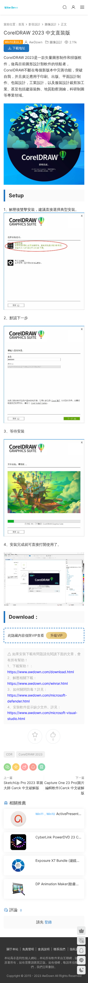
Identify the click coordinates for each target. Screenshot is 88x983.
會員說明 (44, 949)
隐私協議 (76, 949)
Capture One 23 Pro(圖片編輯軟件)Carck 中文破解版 (64, 788)
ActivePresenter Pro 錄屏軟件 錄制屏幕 (58, 814)
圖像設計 (56, 42)
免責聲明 (28, 949)
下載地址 (18, 48)
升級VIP (56, 635)
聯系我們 (59, 949)
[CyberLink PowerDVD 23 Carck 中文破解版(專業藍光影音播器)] (18, 842)
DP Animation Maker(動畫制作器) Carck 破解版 (57, 884)
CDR (9, 754)
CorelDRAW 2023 (31, 754)
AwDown (36, 42)
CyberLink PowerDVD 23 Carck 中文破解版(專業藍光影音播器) (58, 837)
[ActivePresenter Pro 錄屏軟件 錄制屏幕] (18, 819)
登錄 (48, 922)
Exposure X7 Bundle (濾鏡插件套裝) (57, 860)
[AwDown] (11, 7)
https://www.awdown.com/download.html (40, 672)
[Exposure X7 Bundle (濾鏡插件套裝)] (18, 865)
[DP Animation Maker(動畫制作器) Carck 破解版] (18, 889)
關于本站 (12, 949)
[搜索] (64, 7)
